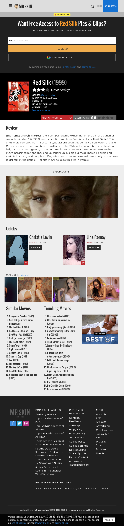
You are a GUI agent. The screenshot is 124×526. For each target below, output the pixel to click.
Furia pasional (57, 338)
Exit (14, 360)
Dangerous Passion (21, 316)
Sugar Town (18, 345)
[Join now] (110, 6)
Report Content (78, 457)
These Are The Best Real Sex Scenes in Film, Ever (49, 443)
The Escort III (18, 363)
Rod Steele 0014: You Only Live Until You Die (21, 332)
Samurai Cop (18, 356)
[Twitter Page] (19, 423)
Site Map (74, 425)
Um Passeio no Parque (61, 367)
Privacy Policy (69, 67)
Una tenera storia (58, 316)
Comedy (45, 95)
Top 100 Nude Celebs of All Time (49, 435)
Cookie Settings (78, 445)
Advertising (103, 426)
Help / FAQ (75, 429)
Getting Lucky (19, 352)
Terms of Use (89, 67)
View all (25, 275)
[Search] (92, 6)
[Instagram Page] (26, 423)
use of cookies (19, 523)
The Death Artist (20, 342)
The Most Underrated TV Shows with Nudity (48, 461)
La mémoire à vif (58, 389)
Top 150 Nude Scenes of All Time (49, 428)
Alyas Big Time (57, 371)
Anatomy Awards (45, 414)
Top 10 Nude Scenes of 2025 (49, 420)
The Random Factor (59, 342)
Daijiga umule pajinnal (61, 327)
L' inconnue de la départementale (58, 354)
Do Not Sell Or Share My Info (77, 451)
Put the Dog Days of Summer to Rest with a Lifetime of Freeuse (49, 452)
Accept (109, 520)
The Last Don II (19, 327)
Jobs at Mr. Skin (102, 436)
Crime (52, 95)
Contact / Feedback (75, 419)
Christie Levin (40, 237)
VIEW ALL (101, 488)
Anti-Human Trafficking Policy (79, 463)
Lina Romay (96, 237)
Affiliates (101, 421)
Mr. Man (101, 449)
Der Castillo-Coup (59, 385)
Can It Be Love (19, 371)
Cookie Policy (77, 441)
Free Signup (62, 49)
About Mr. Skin (102, 416)
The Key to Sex (19, 367)
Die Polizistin (57, 382)
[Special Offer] (62, 197)
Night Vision (18, 349)
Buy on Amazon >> (41, 110)
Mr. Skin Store (101, 443)
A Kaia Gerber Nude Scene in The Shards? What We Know (48, 471)
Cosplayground (105, 430)
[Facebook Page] (13, 423)
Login (99, 6)
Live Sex (100, 453)
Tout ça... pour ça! (20, 338)
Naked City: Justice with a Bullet (21, 321)
